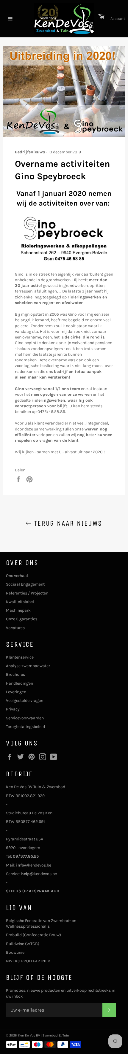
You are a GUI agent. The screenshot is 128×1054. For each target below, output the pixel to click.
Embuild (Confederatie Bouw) (33, 934)
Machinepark (18, 610)
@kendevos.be (33, 865)
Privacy (13, 709)
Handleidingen (19, 683)
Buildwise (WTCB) (22, 943)
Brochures (15, 674)
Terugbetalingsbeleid (25, 726)
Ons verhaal (17, 575)
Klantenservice (20, 657)
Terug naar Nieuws (67, 523)
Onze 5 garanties (21, 618)
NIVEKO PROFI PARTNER (28, 961)
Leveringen (16, 691)
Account (117, 18)
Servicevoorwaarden (25, 718)
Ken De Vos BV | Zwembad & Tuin (43, 1035)
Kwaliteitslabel (20, 601)
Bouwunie (15, 952)
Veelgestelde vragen (24, 700)
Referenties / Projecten (27, 593)
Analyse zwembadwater (28, 665)
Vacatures (15, 627)
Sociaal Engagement (25, 584)
